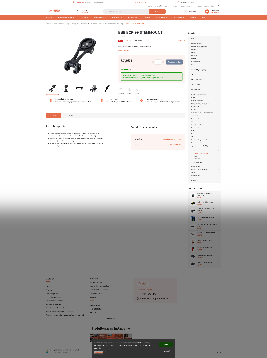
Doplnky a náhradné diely (201, 153)
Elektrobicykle (195, 62)
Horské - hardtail (196, 44)
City (192, 65)
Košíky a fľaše (195, 166)
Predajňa (158, 6)
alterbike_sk (95, 312)
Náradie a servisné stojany (199, 169)
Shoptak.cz (65, 352)
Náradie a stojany (196, 128)
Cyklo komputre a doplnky (199, 146)
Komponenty (195, 85)
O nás (150, 6)
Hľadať (157, 11)
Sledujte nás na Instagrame (111, 328)
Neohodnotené (138, 41)
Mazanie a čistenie (197, 101)
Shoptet (56, 352)
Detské (193, 59)
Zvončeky (194, 116)
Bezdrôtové (197, 159)
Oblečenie (193, 75)
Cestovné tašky (196, 175)
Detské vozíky (195, 110)
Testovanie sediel (96, 293)
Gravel (193, 53)
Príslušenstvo (195, 90)
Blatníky (193, 131)
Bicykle (192, 38)
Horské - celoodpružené (199, 47)
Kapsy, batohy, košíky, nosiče (200, 104)
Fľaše (193, 98)
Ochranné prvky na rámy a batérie (202, 113)
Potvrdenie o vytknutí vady (55, 308)
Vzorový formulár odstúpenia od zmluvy (60, 311)
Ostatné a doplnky (198, 162)
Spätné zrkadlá (196, 125)
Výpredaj (193, 180)
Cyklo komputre (197, 150)
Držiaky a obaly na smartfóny (200, 140)
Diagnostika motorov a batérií (100, 286)
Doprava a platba (171, 6)
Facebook (91, 312)
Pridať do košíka (174, 62)
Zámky (193, 122)
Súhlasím (166, 344)
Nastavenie (98, 352)
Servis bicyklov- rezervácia (99, 289)
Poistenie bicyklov (96, 282)
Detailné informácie (124, 50)
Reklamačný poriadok (53, 304)
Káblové (196, 156)
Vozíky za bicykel (196, 143)
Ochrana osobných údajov (207, 6)
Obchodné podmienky (187, 6)
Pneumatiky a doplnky (198, 70)
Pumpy (193, 134)
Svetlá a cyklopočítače (198, 95)
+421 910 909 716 (96, 309)
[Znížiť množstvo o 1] (153, 62)
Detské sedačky (196, 107)
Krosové (194, 56)
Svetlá (193, 172)
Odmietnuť (166, 351)
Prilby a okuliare (196, 80)
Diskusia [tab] (70, 115)
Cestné (193, 50)
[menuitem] (50, 17)
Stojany (193, 137)
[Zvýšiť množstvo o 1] (163, 62)
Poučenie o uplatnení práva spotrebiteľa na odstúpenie (65, 315)
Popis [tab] (54, 115)
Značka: (181, 41)
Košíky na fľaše (196, 119)
